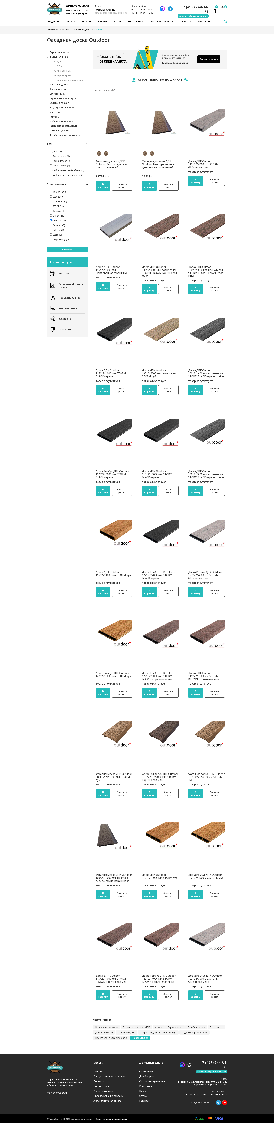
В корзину (103, 186)
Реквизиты (145, 1086)
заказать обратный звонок (193, 16)
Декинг (158, 1027)
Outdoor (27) (59, 220)
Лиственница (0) (61, 156)
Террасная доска (59, 52)
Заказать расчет (122, 185)
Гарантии (185, 21)
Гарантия (65, 329)
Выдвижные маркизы (106, 1027)
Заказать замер (209, 59)
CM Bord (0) (58, 215)
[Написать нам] (162, 8)
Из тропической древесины (68, 79)
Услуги (71, 21)
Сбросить (67, 249)
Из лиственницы (62, 70)
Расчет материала (103, 1090)
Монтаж (87, 21)
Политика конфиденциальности (111, 1119)
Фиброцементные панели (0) (67, 175)
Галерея (103, 21)
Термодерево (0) (61, 160)
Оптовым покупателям (152, 1081)
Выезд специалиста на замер (110, 1076)
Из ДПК (57, 61)
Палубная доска (196, 1027)
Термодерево (175, 1027)
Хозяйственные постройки (64, 135)
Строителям (146, 1071)
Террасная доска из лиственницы (158, 1032)
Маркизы (54, 112)
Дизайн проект (102, 1086)
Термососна (216, 1027)
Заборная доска (58, 84)
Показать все (140, 1037)
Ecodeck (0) (58, 196)
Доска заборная (104, 1032)
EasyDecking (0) (60, 239)
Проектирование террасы (108, 1095)
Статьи (143, 1095)
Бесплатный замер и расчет (71, 285)
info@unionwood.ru (105, 9)
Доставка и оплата (161, 21)
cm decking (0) (59, 191)
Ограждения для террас (63, 98)
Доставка (65, 319)
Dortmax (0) (58, 225)
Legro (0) (57, 234)
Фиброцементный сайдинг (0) (68, 170)
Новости (144, 1090)
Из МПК (57, 66)
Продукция (53, 21)
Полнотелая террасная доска (111, 1037)
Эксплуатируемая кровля (107, 1100)
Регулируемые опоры (61, 107)
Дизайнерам (146, 1076)
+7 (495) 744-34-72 (195, 9)
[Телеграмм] (170, 8)
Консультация (68, 308)
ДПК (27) (57, 151)
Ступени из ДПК (126, 1032)
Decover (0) (58, 210)
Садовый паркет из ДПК (194, 1032)
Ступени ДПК (57, 93)
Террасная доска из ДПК (136, 1027)
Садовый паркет (59, 102)
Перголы (54, 116)
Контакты (204, 21)
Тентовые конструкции (63, 125)
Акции (118, 21)
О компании (135, 21)
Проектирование (70, 297)
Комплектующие (59, 130)
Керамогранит (57, 89)
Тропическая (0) (61, 165)
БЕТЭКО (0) (58, 206)
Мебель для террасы (61, 121)
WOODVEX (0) (59, 201)
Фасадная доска (58, 56)
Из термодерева (62, 75)
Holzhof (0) (58, 229)
